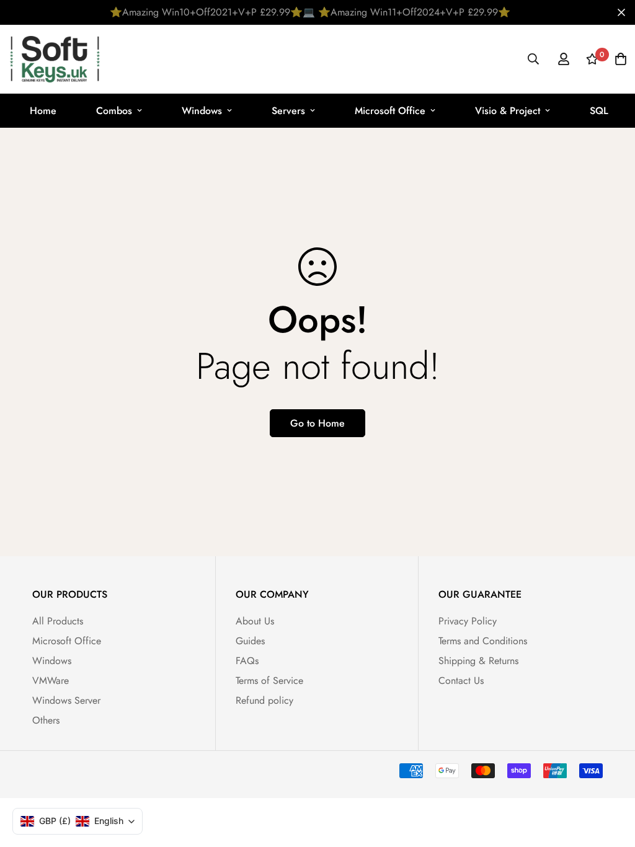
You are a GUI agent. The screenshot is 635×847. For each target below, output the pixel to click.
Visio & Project (507, 111)
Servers (288, 111)
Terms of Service (269, 680)
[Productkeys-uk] (55, 59)
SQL (599, 111)
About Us (255, 621)
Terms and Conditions (482, 641)
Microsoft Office (390, 111)
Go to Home (317, 423)
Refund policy (264, 700)
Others (46, 720)
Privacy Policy (467, 621)
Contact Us (461, 680)
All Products (57, 621)
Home (43, 111)
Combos (114, 111)
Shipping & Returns (478, 661)
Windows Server (66, 700)
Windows (202, 111)
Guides (250, 641)
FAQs (247, 661)
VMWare (50, 680)
